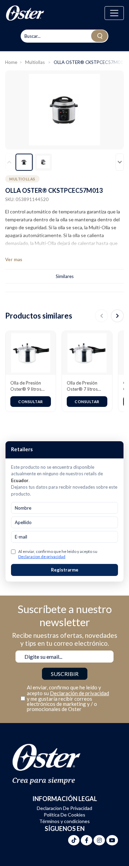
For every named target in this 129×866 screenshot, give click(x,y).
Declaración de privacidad (79, 693)
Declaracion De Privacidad (64, 808)
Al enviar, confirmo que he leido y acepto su (57, 554)
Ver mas (13, 259)
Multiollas (35, 62)
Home (11, 62)
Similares (65, 276)
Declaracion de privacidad (41, 556)
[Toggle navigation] (114, 13)
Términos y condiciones (64, 821)
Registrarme (64, 570)
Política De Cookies (64, 815)
